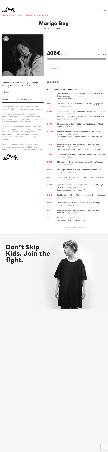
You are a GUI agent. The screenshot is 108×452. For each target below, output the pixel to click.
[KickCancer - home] (8, 10)
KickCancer (6, 99)
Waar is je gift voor (23, 99)
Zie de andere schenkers (75, 227)
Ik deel (55, 68)
